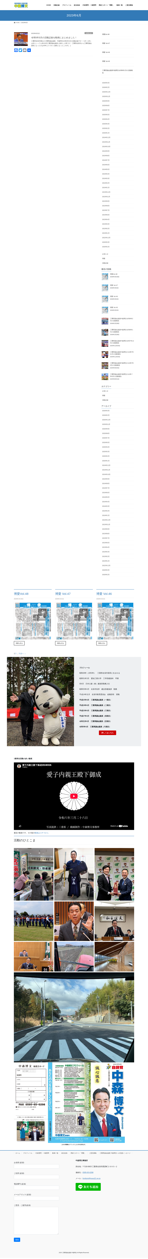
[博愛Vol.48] (33, 638)
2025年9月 (106, 101)
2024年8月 (106, 155)
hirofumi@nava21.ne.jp (91, 1178)
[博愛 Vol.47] (74, 638)
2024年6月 (106, 165)
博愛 (103, 258)
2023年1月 (106, 233)
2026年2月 (106, 87)
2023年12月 (106, 192)
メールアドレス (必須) (22, 1194)
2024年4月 (106, 174)
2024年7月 (106, 160)
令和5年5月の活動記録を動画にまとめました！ (54, 37)
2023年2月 (106, 228)
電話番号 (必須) (20, 1184)
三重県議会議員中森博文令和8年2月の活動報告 (117, 71)
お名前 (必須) (19, 1162)
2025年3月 (106, 124)
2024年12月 (106, 137)
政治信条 (64, 1153)
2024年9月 (106, 151)
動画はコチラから (42, 833)
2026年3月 (106, 83)
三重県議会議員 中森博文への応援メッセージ (115, 1153)
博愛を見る (19, 643)
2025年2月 (106, 128)
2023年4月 (106, 219)
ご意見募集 (93, 1153)
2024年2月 (106, 183)
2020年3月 (106, 242)
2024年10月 (106, 146)
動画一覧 (55, 1153)
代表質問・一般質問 (42, 1153)
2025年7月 (106, 110)
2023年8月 (106, 206)
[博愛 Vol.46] (115, 638)
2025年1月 (106, 133)
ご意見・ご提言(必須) (22, 1205)
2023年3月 (106, 224)
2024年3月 (106, 178)
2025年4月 (106, 119)
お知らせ (89, 33)
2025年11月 (106, 96)
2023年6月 (106, 215)
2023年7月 (106, 210)
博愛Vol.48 (105, 34)
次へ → (23, 653)
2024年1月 (106, 187)
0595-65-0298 (88, 1172)
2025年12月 (106, 92)
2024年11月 (106, 142)
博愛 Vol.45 (106, 61)
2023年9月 (106, 201)
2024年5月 (106, 169)
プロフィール (27, 1153)
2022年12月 (106, 237)
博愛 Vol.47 (106, 43)
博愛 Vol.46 (106, 52)
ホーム (17, 1153)
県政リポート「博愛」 (78, 1153)
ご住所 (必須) (19, 1173)
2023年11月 (106, 196)
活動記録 (105, 263)
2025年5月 (106, 114)
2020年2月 (106, 247)
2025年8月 (106, 105)
